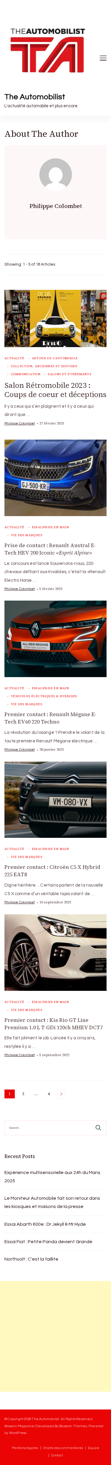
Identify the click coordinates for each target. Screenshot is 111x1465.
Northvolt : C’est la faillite (31, 1259)
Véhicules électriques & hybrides (44, 696)
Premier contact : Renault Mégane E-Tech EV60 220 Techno (50, 718)
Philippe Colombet (19, 423)
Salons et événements (69, 374)
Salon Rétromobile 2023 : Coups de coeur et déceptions (55, 390)
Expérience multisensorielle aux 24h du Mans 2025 (52, 1176)
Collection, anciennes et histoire (44, 366)
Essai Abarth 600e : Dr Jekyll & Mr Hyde (45, 1224)
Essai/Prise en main (50, 527)
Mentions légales (25, 1448)
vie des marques (26, 535)
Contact (57, 1455)
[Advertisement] (55, 1336)
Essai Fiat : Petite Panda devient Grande (48, 1241)
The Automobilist (34, 97)
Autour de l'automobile (55, 358)
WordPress (18, 1433)
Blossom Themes (73, 1426)
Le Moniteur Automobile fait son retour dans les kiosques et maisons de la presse (52, 1202)
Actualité (14, 358)
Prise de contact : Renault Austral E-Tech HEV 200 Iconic (50, 549)
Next (61, 1094)
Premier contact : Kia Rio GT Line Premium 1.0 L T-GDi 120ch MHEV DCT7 (53, 1024)
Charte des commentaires (63, 1448)
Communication (26, 374)
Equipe (93, 1448)
